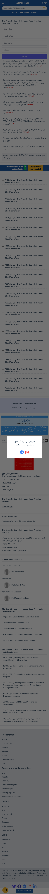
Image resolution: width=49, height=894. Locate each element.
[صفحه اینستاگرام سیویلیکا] (27, 452)
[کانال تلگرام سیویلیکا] (22, 452)
